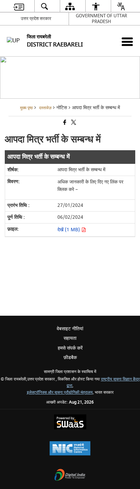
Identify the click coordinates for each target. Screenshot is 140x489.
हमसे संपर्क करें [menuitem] (70, 348)
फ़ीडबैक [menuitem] (70, 357)
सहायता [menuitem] (70, 338)
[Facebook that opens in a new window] (64, 123)
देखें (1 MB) (69, 229)
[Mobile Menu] (127, 41)
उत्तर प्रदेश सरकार (36, 18)
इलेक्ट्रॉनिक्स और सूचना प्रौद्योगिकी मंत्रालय (60, 392)
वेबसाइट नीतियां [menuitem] (70, 328)
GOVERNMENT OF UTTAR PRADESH (101, 19)
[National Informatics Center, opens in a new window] (70, 449)
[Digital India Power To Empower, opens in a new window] (70, 475)
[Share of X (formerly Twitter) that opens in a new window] (73, 123)
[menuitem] (18, 6)
